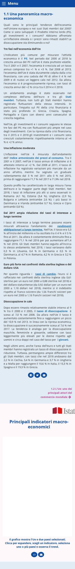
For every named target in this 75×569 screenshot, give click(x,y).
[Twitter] (37, 375)
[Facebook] (31, 375)
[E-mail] (44, 375)
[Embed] (34, 554)
